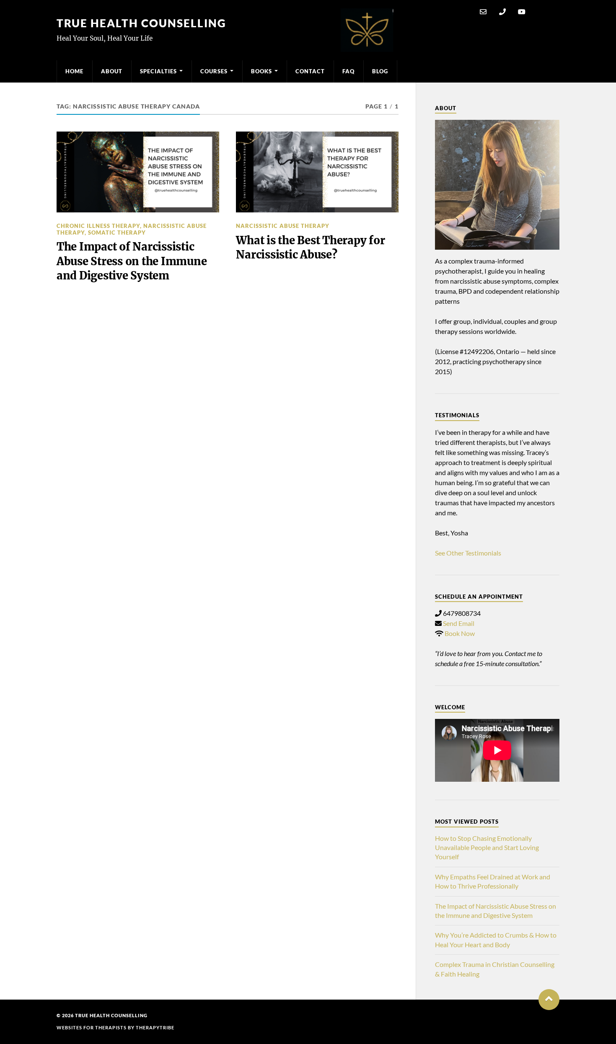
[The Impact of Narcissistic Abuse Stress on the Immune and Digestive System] (138, 172)
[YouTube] (521, 11)
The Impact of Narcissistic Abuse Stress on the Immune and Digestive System (132, 261)
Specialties (158, 71)
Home (74, 71)
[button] (548, 999)
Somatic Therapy (117, 232)
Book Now (460, 633)
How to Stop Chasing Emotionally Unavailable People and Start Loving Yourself (487, 847)
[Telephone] (502, 11)
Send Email (458, 623)
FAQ (348, 71)
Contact (310, 71)
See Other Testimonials (468, 553)
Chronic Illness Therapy (98, 225)
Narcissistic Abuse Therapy (282, 225)
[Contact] (483, 11)
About (111, 71)
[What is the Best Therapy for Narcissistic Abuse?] (317, 172)
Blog (380, 71)
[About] (497, 185)
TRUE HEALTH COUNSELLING (141, 23)
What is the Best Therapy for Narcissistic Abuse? (310, 247)
